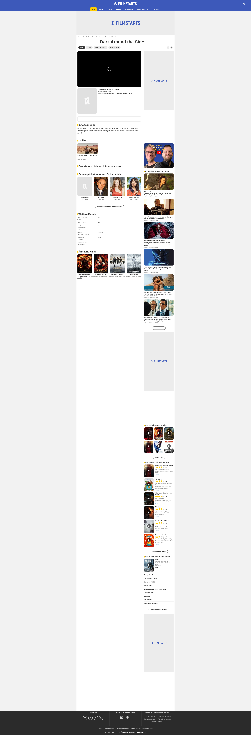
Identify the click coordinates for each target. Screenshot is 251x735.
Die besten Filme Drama (115, 276)
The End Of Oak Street (162, 521)
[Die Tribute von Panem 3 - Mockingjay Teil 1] (84, 263)
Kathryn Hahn (127, 93)
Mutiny (157, 559)
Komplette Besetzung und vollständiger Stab (109, 206)
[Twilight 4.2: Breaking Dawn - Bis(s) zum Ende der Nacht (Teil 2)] (117, 263)
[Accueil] (125, 3)
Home (79, 36)
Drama (117, 89)
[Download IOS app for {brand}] (122, 717)
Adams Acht (147, 585)
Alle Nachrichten (159, 328)
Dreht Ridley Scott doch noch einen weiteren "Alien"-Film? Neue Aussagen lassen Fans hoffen (157, 269)
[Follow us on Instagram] (96, 718)
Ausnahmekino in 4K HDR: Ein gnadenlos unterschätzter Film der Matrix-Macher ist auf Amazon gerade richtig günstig (157, 319)
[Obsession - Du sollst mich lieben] (149, 498)
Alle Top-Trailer (159, 457)
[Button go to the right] (171, 47)
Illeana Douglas (134, 197)
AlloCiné (147, 716)
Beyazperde (148, 719)
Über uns (101, 728)
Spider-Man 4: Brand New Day (164, 465)
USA (99, 217)
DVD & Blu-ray (142, 9)
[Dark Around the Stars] (87, 101)
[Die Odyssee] (149, 512)
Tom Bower (118, 93)
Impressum (112, 728)
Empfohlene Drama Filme (102, 36)
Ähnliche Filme (87, 251)
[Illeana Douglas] (134, 186)
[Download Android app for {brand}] (128, 717)
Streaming (129, 9)
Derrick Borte (106, 91)
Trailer (82, 140)
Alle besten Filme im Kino (159, 551)
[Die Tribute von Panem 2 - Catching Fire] (101, 263)
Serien (101, 9)
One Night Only (148, 592)
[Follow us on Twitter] (90, 718)
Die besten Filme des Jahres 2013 (98, 276)
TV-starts (155, 9)
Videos (118, 9)
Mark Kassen (109, 93)
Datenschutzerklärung (137, 728)
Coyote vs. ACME (149, 582)
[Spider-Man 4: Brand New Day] (149, 470)
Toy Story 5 (158, 479)
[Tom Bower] (101, 186)
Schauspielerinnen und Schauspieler (100, 174)
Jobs (106, 728)
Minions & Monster (161, 535)
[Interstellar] (134, 263)
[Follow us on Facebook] (85, 718)
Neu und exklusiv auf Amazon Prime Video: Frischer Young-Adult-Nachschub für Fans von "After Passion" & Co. (158, 294)
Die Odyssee (159, 507)
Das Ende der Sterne (150, 578)
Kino (93, 9)
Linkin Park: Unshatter (151, 603)
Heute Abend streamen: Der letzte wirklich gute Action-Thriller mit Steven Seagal (158, 217)
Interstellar (134, 274)
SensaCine (162, 716)
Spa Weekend (148, 599)
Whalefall (147, 596)
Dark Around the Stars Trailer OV (87, 156)
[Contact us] (101, 718)
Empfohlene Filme (90, 36)
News (110, 9)
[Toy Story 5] (149, 484)
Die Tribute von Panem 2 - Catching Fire (107, 274)
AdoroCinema (162, 719)
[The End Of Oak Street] (149, 526)
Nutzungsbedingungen (123, 728)
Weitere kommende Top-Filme (159, 609)
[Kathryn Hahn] (117, 186)
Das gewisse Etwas (150, 575)
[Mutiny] (149, 565)
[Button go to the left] (168, 47)
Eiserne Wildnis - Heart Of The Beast (155, 589)
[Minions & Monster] (149, 540)
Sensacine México (156, 721)
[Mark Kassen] (84, 186)
